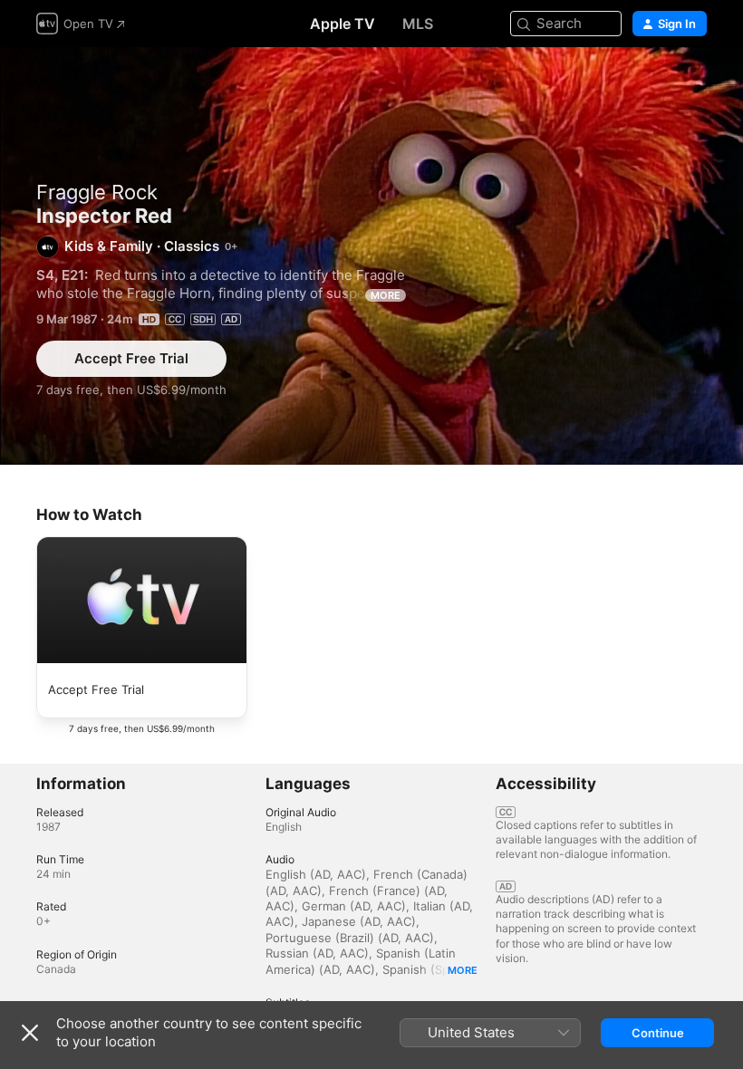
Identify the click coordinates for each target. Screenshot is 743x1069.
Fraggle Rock (97, 192)
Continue (658, 1033)
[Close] (30, 1033)
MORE (385, 295)
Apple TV (342, 23)
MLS (417, 23)
